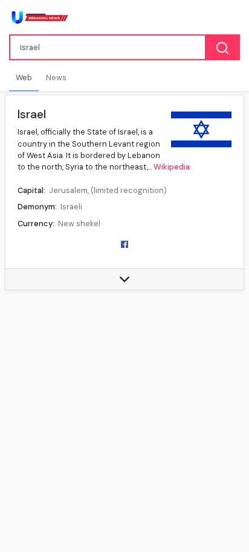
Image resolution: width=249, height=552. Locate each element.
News (56, 77)
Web (24, 77)
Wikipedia (172, 167)
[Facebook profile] (124, 243)
